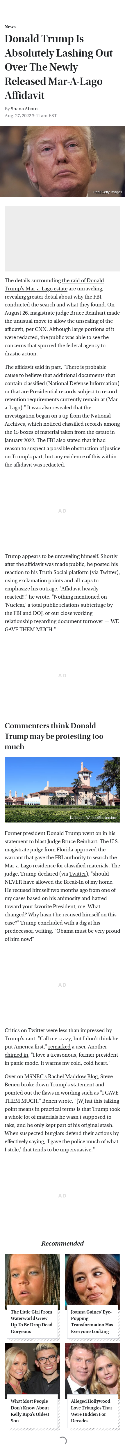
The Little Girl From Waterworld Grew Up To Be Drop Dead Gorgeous (31, 1321)
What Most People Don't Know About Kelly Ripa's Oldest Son (30, 1410)
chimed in (16, 1055)
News (10, 26)
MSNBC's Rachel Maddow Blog (61, 1077)
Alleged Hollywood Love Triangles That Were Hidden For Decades (91, 1410)
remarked (59, 1047)
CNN (41, 329)
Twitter (108, 572)
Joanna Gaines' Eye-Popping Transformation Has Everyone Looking (92, 1321)
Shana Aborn (24, 108)
